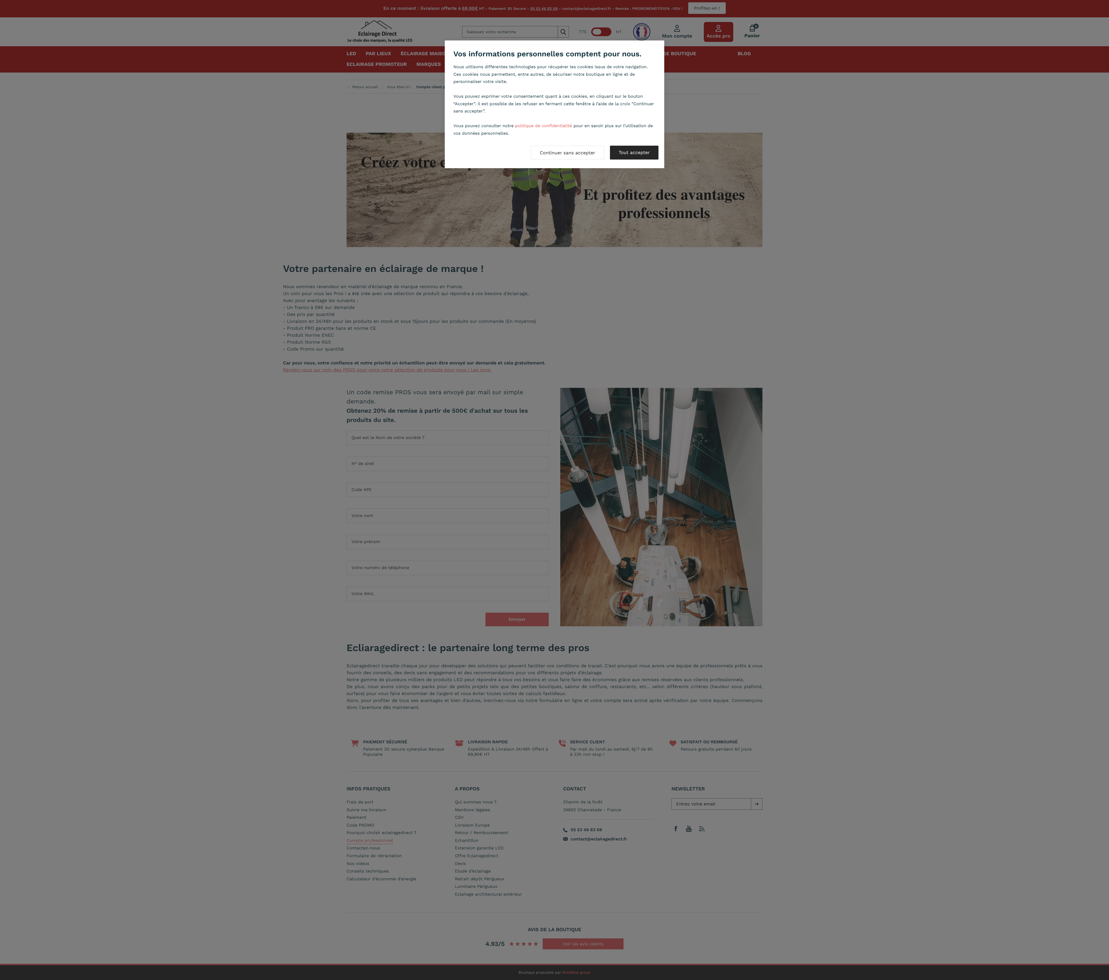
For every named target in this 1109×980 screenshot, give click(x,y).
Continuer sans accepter (567, 152)
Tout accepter (634, 152)
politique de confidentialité (543, 125)
